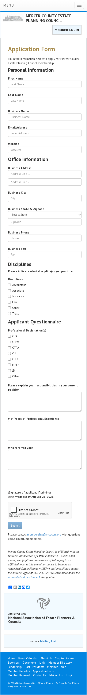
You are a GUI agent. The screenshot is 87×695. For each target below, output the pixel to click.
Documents (30, 662)
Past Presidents (34, 667)
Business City (17, 192)
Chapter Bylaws (65, 658)
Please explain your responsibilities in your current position (43, 387)
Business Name (18, 111)
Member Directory (60, 662)
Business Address (19, 168)
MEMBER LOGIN (67, 30)
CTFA (15, 348)
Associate (18, 290)
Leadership (15, 667)
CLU (14, 353)
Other (15, 308)
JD (13, 370)
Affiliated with (41, 618)
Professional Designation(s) (27, 330)
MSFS (15, 365)
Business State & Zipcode (26, 209)
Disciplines (15, 279)
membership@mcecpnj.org (44, 534)
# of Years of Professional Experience (33, 419)
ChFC (15, 359)
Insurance (18, 296)
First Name (15, 78)
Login (70, 675)
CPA (14, 336)
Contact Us (39, 675)
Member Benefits (19, 671)
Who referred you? (20, 448)
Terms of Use (24, 686)
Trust (15, 313)
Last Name (15, 95)
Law (14, 302)
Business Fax (17, 249)
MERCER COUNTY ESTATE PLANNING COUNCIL (48, 18)
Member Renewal (19, 675)
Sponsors (14, 662)
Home (11, 658)
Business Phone (18, 232)
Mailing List (48, 641)
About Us (46, 658)
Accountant (19, 285)
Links (42, 662)
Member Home (56, 667)
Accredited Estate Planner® (24, 577)
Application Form (43, 671)
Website (13, 144)
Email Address (17, 127)
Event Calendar (28, 658)
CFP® (15, 342)
